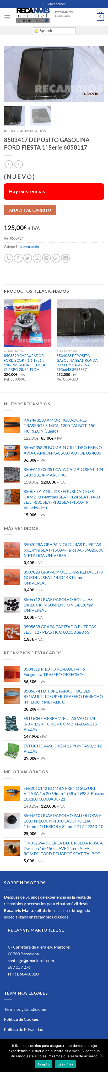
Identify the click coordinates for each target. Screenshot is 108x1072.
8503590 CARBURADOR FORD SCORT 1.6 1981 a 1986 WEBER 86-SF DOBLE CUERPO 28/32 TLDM (26, 363)
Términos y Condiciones (25, 1009)
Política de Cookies (21, 1019)
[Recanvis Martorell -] (53, 17)
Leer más (65, 1064)
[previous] (12, 74)
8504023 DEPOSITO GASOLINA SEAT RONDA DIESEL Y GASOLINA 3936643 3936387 (77, 363)
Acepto (43, 1064)
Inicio (9, 131)
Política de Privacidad (23, 1029)
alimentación (33, 131)
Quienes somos (54, 4)
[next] (95, 74)
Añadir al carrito (30, 210)
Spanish (45, 31)
